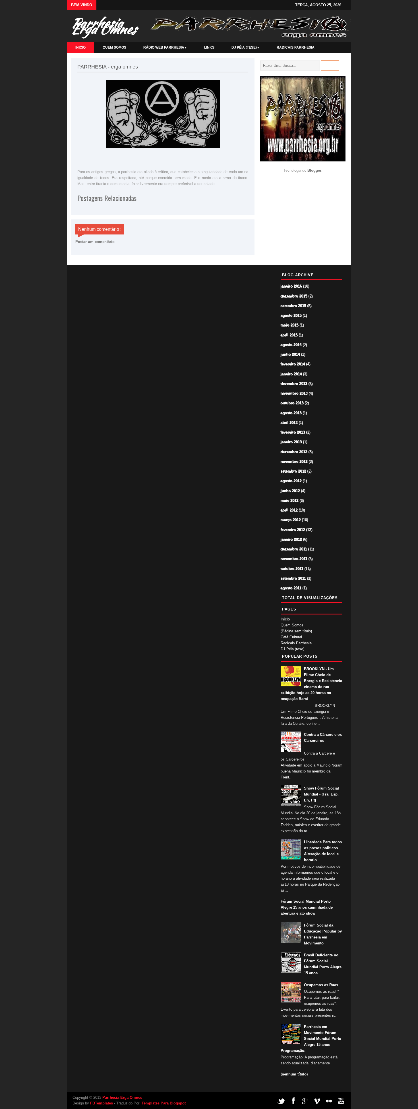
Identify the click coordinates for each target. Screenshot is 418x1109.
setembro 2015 (293, 306)
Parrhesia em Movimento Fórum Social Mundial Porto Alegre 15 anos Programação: (311, 1039)
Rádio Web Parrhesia (165, 47)
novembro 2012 (294, 462)
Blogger (314, 170)
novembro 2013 (294, 393)
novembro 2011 (294, 559)
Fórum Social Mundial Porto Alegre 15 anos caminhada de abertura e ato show (307, 907)
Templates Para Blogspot (164, 1103)
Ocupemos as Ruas (321, 985)
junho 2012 (290, 491)
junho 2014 (290, 354)
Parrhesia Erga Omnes (103, 25)
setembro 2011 (293, 578)
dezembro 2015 (294, 296)
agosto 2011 (291, 588)
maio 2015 (290, 325)
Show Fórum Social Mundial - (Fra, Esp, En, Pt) (321, 794)
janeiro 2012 (291, 539)
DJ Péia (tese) (245, 47)
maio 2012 (290, 501)
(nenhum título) (294, 1074)
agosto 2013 (291, 413)
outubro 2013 (292, 403)
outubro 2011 (292, 569)
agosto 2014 (291, 345)
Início (285, 619)
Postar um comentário (95, 242)
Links (209, 47)
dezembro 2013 (294, 384)
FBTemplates (101, 1103)
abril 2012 (289, 510)
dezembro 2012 (294, 452)
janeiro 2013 (291, 442)
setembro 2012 (293, 471)
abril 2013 (289, 423)
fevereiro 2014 (293, 364)
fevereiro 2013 (293, 432)
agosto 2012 (291, 481)
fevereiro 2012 (293, 530)
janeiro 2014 (291, 374)
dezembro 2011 (294, 549)
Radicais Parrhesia (295, 47)
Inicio (80, 47)
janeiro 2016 (291, 286)
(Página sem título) (296, 631)
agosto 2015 (291, 315)
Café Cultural (291, 637)
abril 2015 (289, 335)
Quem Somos (114, 47)
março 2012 (291, 520)
